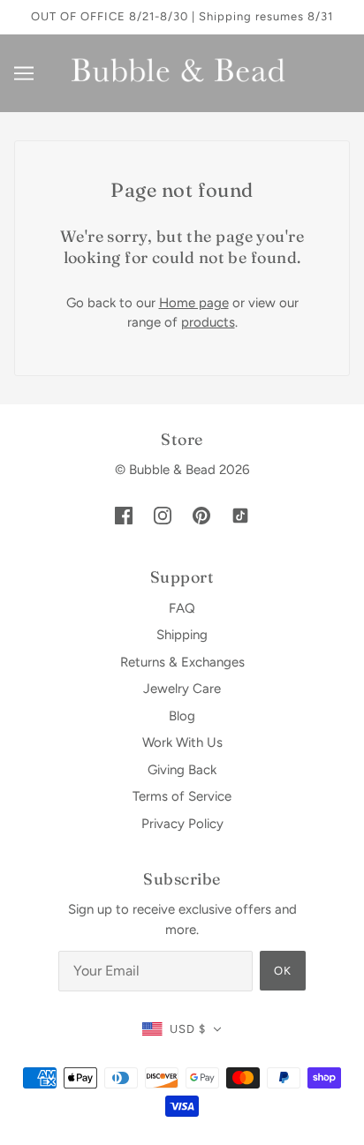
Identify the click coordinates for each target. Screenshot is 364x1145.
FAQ (182, 608)
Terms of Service (182, 796)
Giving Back (182, 770)
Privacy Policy (182, 824)
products (208, 322)
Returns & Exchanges (182, 662)
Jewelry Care (182, 689)
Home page (194, 303)
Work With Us (182, 742)
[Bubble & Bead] (182, 71)
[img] (123, 515)
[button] (182, 1030)
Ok (283, 970)
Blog (182, 716)
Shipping (182, 635)
